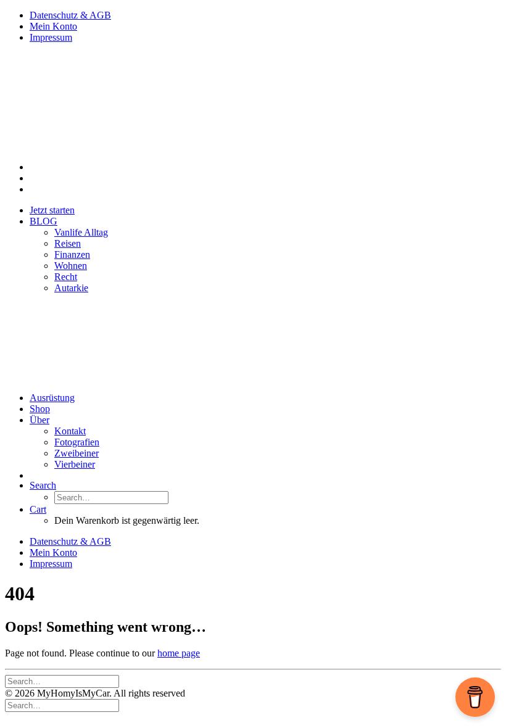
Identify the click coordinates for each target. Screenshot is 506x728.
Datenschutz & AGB (70, 15)
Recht (65, 276)
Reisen (67, 243)
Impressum (51, 37)
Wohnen (70, 265)
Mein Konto (53, 26)
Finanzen (72, 254)
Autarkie (71, 288)
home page (178, 653)
